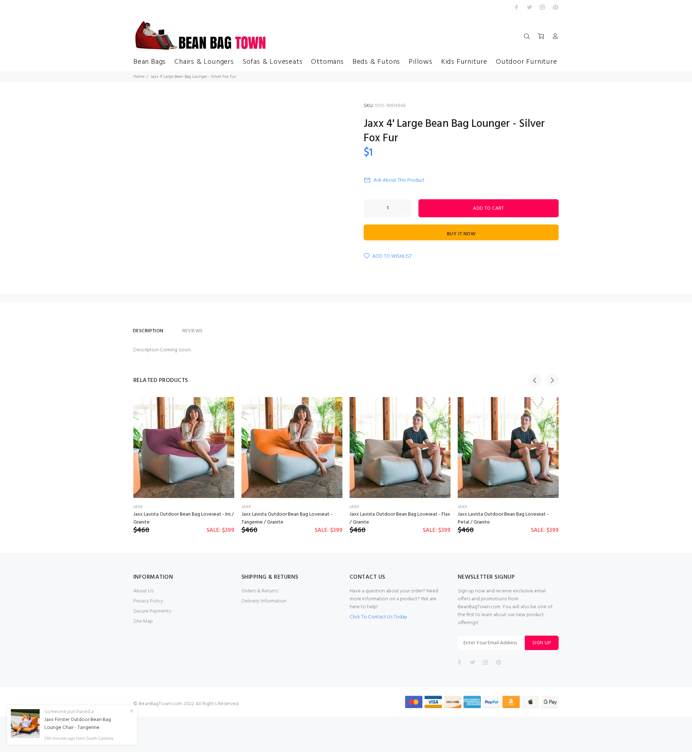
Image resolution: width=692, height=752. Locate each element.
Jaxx (138, 507)
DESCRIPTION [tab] (148, 331)
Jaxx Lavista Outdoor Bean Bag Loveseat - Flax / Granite (400, 518)
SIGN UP (541, 643)
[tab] (173, 328)
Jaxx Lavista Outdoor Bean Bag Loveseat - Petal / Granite (503, 518)
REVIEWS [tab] (192, 331)
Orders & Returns (259, 591)
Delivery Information (264, 601)
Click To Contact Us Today (378, 617)
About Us (143, 591)
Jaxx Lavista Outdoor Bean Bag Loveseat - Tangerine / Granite (286, 518)
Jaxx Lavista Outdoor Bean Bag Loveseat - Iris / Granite (183, 518)
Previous (535, 380)
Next (552, 380)
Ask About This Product (399, 180)
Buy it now (461, 234)
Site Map (143, 621)
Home (139, 76)
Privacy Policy (148, 601)
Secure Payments (152, 611)
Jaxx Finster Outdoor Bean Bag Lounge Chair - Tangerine (77, 724)
